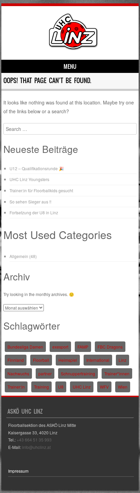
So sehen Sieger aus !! (30, 201)
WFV (104, 387)
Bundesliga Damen (25, 347)
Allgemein (19, 256)
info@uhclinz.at (36, 447)
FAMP (82, 347)
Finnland (15, 360)
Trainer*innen (116, 373)
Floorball (41, 360)
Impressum (18, 471)
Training (41, 387)
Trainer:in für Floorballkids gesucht (41, 190)
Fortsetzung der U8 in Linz (34, 212)
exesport (60, 347)
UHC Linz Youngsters (29, 179)
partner (45, 373)
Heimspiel (67, 360)
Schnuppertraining (78, 373)
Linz (122, 360)
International (97, 360)
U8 (61, 387)
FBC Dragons (110, 347)
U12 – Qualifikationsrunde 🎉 (37, 168)
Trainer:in (16, 387)
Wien (122, 387)
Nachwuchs (18, 373)
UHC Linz (82, 387)
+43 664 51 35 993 (34, 439)
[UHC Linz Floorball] (73, 48)
